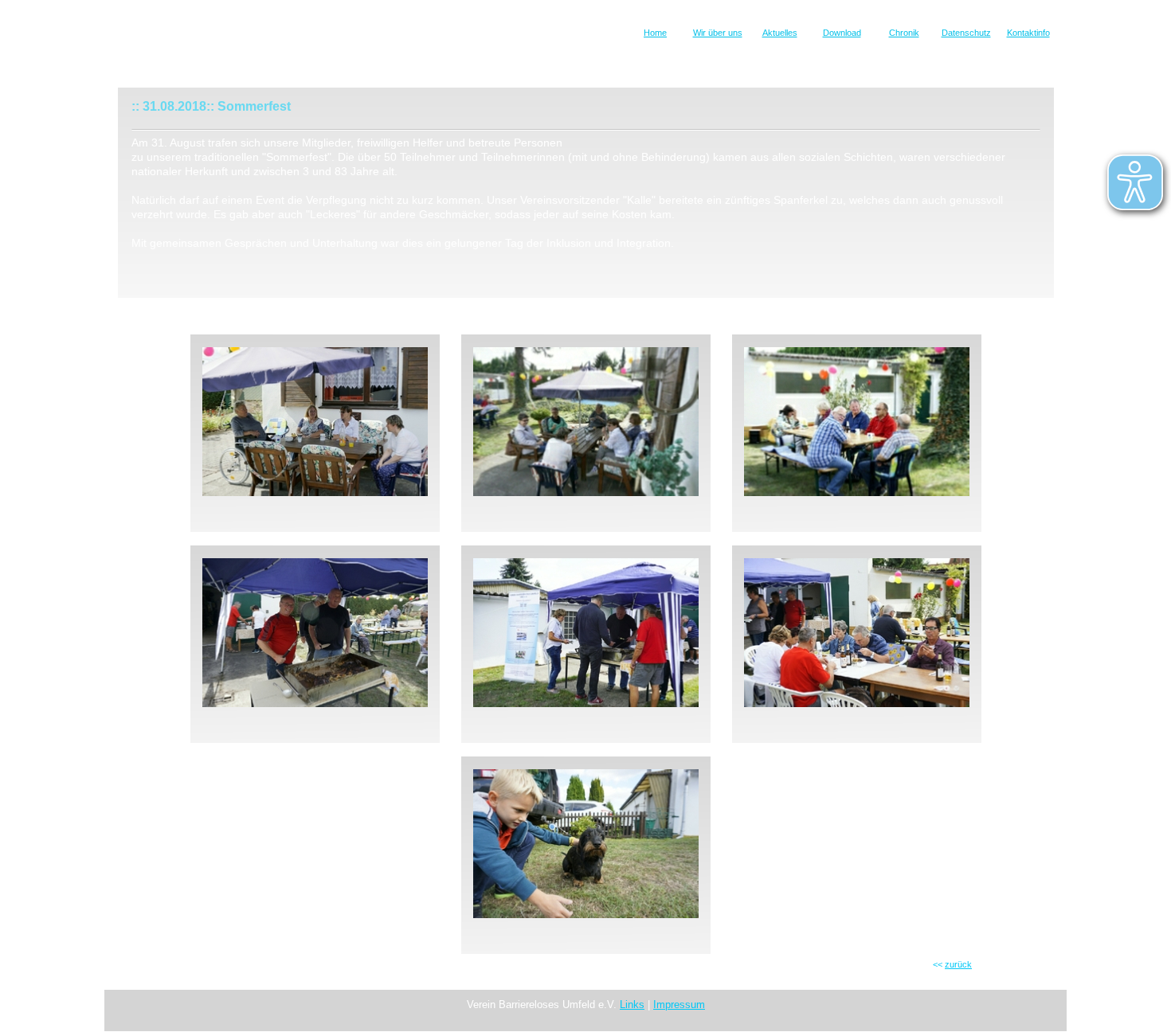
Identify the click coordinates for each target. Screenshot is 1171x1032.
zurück (958, 964)
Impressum (679, 1004)
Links (632, 1004)
